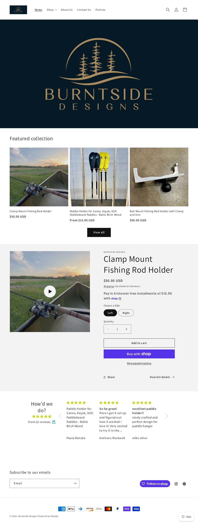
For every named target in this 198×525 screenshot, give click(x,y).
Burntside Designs (28, 516)
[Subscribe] (75, 483)
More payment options (139, 363)
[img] (41, 416)
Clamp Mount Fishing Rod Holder (31, 211)
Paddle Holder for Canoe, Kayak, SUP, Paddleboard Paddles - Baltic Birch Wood (95, 212)
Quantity (109, 321)
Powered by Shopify (48, 516)
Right (126, 313)
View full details (160, 377)
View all (99, 232)
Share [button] (111, 377)
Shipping (109, 286)
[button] (51, 10)
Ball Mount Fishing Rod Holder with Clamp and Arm (156, 212)
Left (110, 313)
